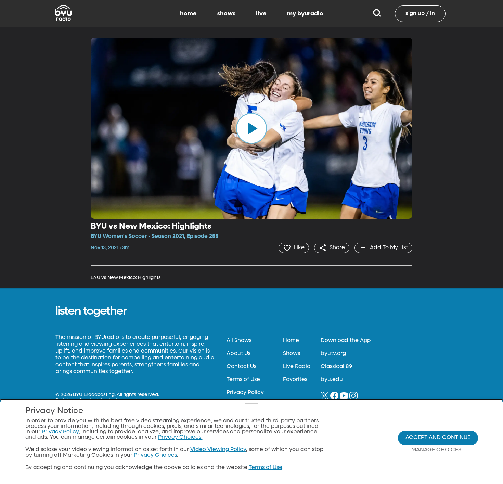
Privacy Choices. (180, 437)
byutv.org (333, 353)
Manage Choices (436, 450)
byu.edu (332, 379)
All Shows (239, 340)
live (261, 14)
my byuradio (305, 14)
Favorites (295, 379)
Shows (291, 353)
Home (291, 340)
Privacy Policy (245, 392)
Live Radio (296, 366)
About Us (238, 353)
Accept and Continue (437, 438)
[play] (251, 128)
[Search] (377, 13)
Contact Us (241, 366)
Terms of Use (243, 379)
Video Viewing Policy (218, 450)
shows (226, 14)
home (188, 14)
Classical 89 (336, 366)
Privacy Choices (155, 455)
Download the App (346, 340)
